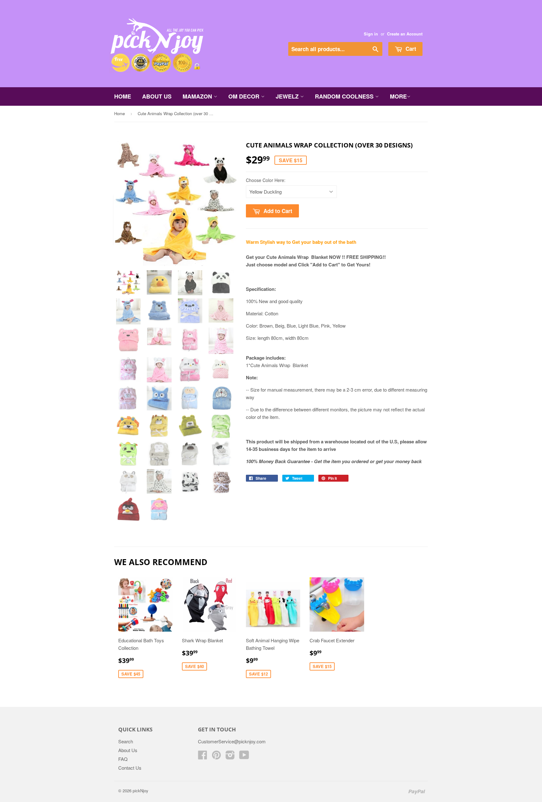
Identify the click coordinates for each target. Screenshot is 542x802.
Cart (410, 48)
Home (122, 96)
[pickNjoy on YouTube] (244, 756)
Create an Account (404, 34)
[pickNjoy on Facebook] (202, 756)
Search (125, 741)
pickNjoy (140, 791)
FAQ (123, 759)
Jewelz (288, 96)
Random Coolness (345, 96)
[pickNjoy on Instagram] (230, 756)
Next (223, 207)
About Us (157, 96)
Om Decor (244, 96)
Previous (126, 207)
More (398, 96)
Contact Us (129, 767)
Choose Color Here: (265, 180)
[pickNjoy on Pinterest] (216, 756)
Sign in (371, 34)
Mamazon (198, 96)
